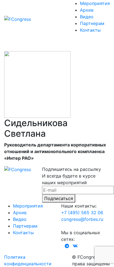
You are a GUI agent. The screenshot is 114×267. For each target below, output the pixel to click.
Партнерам (92, 23)
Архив (87, 10)
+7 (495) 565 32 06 (82, 212)
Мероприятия (95, 3)
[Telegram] (67, 246)
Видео (87, 16)
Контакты (90, 30)
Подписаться (58, 198)
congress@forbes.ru (82, 219)
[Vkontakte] (75, 246)
